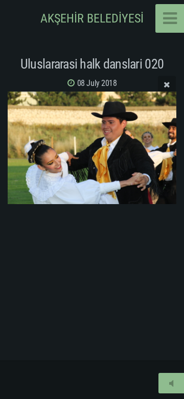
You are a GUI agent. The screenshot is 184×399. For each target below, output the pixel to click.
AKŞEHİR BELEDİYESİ (92, 18)
